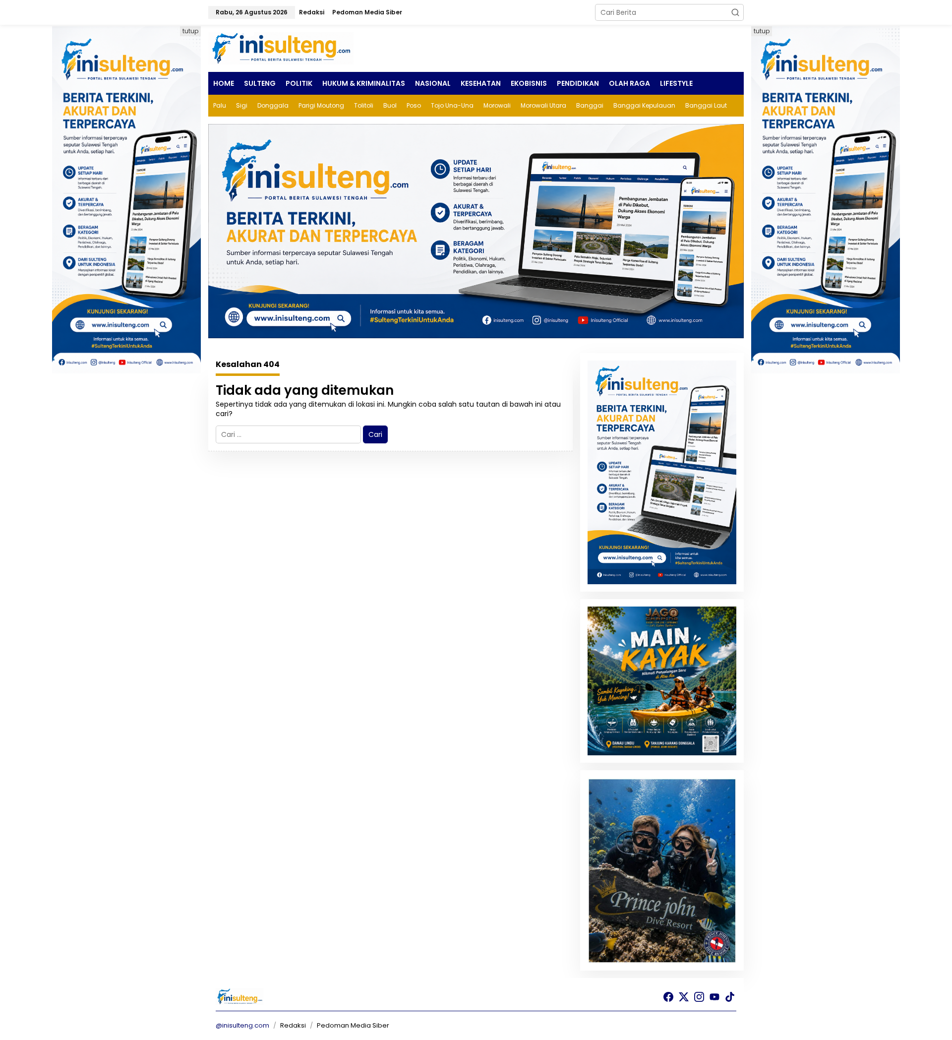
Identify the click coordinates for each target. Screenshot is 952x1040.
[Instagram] (699, 997)
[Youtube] (714, 997)
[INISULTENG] (282, 48)
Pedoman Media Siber (353, 1025)
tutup (190, 31)
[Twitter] (683, 997)
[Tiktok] (729, 997)
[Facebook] (668, 997)
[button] (735, 12)
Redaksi (293, 1025)
